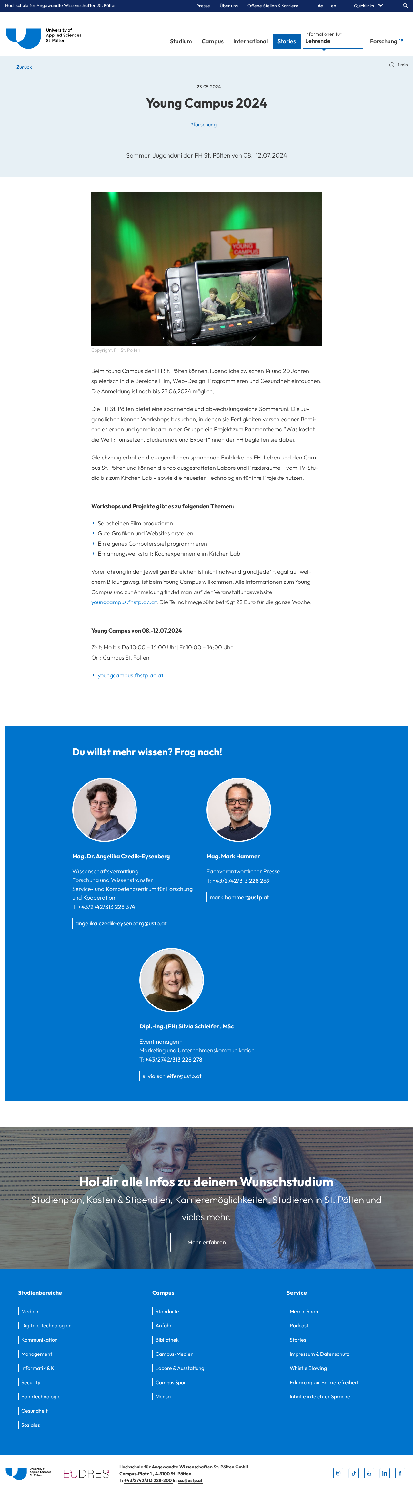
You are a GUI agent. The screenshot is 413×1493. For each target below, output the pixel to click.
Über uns (229, 6)
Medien (29, 1311)
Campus (213, 41)
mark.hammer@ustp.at (239, 897)
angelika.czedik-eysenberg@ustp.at (121, 923)
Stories (286, 41)
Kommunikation (39, 1339)
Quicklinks (364, 6)
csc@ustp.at (190, 1480)
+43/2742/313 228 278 (173, 1059)
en (333, 6)
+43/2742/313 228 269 (241, 880)
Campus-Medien (175, 1354)
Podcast (299, 1325)
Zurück (23, 67)
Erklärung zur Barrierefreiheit (324, 1382)
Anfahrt (165, 1325)
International (250, 41)
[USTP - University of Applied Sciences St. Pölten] (45, 33)
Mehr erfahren (206, 1242)
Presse (203, 6)
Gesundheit (34, 1410)
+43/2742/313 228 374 (106, 907)
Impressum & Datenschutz (319, 1354)
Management (36, 1354)
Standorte (167, 1311)
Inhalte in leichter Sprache (320, 1396)
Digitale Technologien (46, 1325)
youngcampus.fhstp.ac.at (123, 602)
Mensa (163, 1396)
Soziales (30, 1425)
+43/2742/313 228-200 (148, 1480)
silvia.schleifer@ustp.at (172, 1076)
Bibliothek (167, 1339)
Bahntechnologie (41, 1396)
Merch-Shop (304, 1311)
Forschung (384, 41)
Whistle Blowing (308, 1368)
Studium (181, 41)
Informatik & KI (38, 1368)
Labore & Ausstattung (180, 1368)
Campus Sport (172, 1382)
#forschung (203, 124)
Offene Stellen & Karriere (272, 6)
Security (30, 1382)
